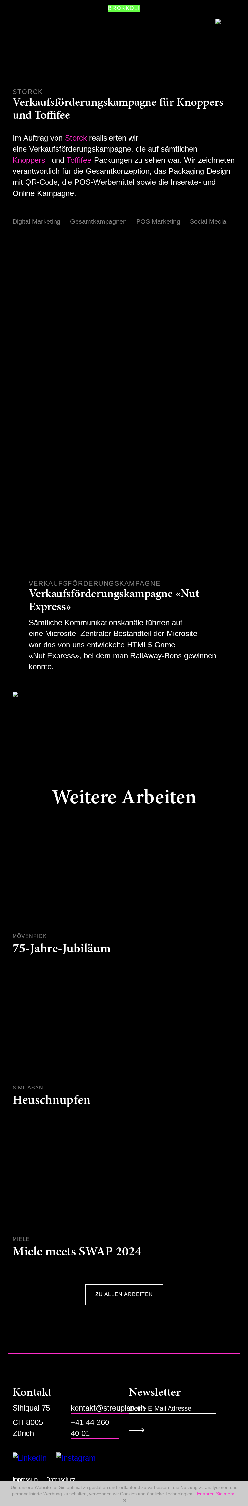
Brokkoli (124, 8)
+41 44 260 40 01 (90, 1428)
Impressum (25, 1479)
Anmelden (139, 1430)
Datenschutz (60, 1479)
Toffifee (79, 160)
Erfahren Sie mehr (215, 1493)
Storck (76, 137)
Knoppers (29, 160)
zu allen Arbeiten (124, 1294)
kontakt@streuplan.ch (108, 1407)
